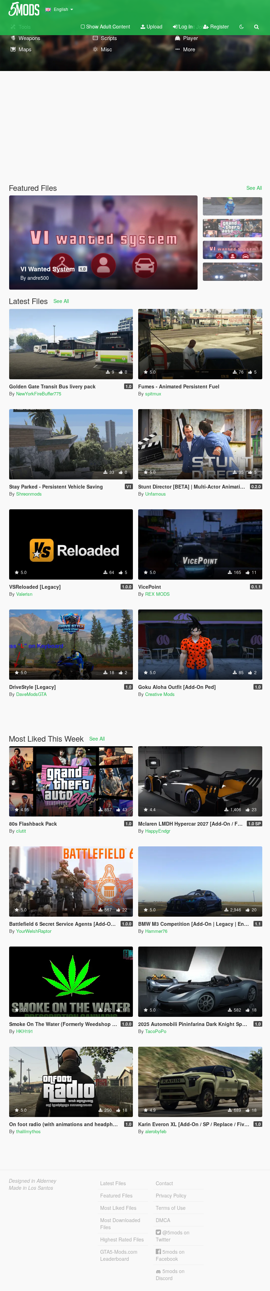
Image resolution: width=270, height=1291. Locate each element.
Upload (153, 26)
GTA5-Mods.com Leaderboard (118, 1255)
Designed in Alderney (32, 1180)
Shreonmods (29, 493)
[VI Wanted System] (232, 250)
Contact (164, 1183)
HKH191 (24, 1031)
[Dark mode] (241, 26)
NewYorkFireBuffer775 (38, 393)
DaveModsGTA (31, 694)
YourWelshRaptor (33, 931)
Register (219, 26)
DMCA (163, 1220)
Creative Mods (160, 694)
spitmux (153, 393)
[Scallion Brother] (232, 206)
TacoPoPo (155, 1031)
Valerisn (24, 593)
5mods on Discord (170, 1274)
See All (254, 187)
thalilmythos (28, 1131)
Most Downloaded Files (120, 1223)
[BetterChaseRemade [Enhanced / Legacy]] (232, 272)
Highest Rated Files (122, 1239)
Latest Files (113, 1183)
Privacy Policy (171, 1195)
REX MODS (157, 593)
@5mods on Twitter (172, 1236)
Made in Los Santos (31, 1187)
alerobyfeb (155, 1131)
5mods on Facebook (170, 1255)
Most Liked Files (118, 1207)
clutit (21, 830)
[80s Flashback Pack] (232, 228)
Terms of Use (171, 1207)
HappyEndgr (157, 830)
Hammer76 (156, 931)
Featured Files (116, 1195)
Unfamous (155, 493)
